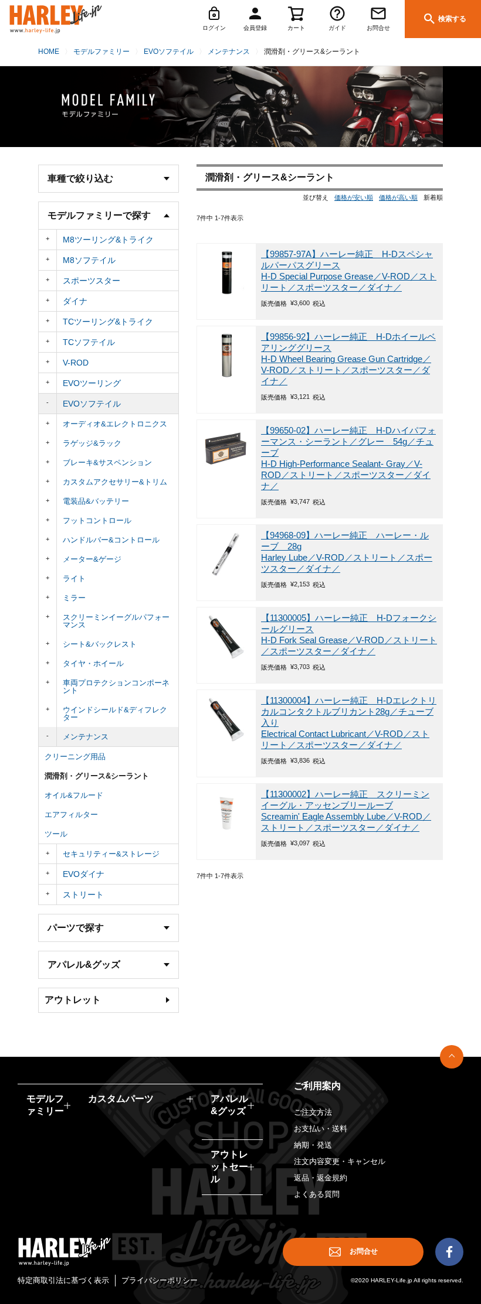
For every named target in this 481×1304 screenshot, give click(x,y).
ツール (56, 833)
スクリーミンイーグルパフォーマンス (116, 621)
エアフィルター (71, 814)
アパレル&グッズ (229, 1105)
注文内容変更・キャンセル (339, 1161)
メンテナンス (229, 51)
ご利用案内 (317, 1086)
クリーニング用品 (75, 756)
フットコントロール (97, 520)
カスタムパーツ (121, 1099)
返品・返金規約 (320, 1177)
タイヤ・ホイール (93, 663)
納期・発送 (313, 1145)
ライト (74, 578)
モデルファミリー (101, 51)
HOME (48, 51)
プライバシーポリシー (159, 1280)
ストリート (83, 894)
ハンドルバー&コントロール (111, 539)
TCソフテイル (89, 342)
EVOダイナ (83, 874)
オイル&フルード (74, 795)
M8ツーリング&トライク (108, 239)
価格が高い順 (398, 197)
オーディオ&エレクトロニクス (115, 423)
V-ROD (76, 362)
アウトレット (73, 1000)
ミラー (74, 597)
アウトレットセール (229, 1166)
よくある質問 (317, 1194)
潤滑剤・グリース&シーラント (97, 776)
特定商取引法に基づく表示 (63, 1280)
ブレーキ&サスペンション (107, 462)
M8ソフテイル (89, 260)
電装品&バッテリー (96, 501)
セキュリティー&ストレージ (111, 853)
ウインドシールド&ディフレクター (115, 713)
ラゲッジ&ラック (92, 443)
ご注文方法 (313, 1112)
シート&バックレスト (100, 644)
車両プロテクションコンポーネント (116, 686)
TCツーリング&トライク (108, 321)
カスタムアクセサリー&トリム (115, 481)
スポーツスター (91, 280)
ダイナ (75, 301)
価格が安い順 (353, 197)
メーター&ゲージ (92, 559)
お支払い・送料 (320, 1128)
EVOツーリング (92, 383)
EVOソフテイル (169, 51)
